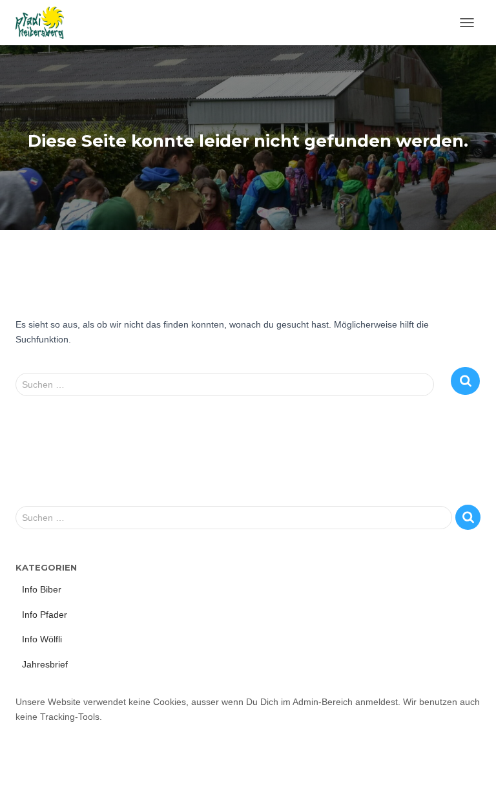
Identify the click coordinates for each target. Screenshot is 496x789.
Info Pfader (44, 614)
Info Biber (41, 589)
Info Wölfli (42, 639)
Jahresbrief (45, 664)
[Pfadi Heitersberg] (45, 22)
